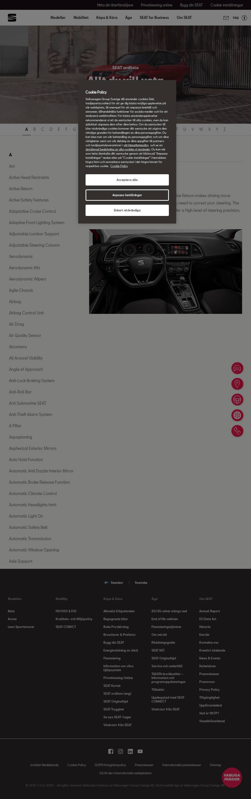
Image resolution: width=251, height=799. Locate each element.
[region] (127, 152)
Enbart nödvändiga (127, 210)
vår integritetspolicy (136, 145)
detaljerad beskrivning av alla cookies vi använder (118, 149)
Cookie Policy (119, 166)
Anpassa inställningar (127, 195)
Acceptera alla (127, 179)
